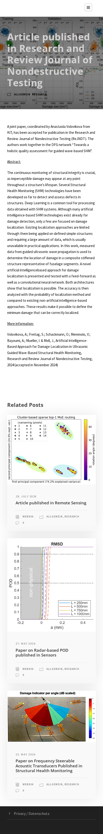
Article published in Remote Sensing (51, 503)
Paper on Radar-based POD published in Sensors (42, 652)
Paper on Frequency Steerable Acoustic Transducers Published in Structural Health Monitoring (49, 765)
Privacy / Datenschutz (32, 813)
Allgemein (22, 94)
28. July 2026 (26, 496)
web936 (28, 516)
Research (39, 94)
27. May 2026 (25, 643)
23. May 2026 (25, 754)
